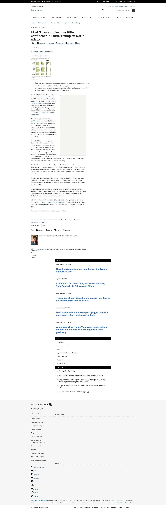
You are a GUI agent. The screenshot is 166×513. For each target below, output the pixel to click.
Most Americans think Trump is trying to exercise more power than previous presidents (82, 314)
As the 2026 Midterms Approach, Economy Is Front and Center (81, 375)
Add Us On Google (37, 48)
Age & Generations (36, 436)
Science (33, 449)
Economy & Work (36, 446)
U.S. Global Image (75, 219)
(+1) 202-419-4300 (36, 413)
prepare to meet (49, 97)
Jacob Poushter (47, 52)
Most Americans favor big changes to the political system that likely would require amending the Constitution (82, 381)
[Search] (133, 10)
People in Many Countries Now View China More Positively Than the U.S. (82, 387)
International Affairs (43, 219)
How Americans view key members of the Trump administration (81, 270)
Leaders (51, 219)
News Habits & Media (37, 457)
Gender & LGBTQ (36, 440)
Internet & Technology (37, 453)
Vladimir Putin (34, 222)
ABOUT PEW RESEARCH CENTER (39, 500)
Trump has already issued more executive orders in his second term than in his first (83, 299)
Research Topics (39, 17)
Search (104, 10)
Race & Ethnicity (36, 429)
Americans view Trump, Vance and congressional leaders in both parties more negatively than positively (81, 330)
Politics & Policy (35, 418)
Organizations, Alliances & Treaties (62, 219)
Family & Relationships (38, 442)
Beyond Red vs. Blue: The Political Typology (74, 392)
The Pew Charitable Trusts (119, 502)
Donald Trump (34, 219)
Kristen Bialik (37, 52)
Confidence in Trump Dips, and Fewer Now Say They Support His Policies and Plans (80, 285)
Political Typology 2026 (67, 371)
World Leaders (42, 222)
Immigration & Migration (38, 426)
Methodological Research (38, 460)
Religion (33, 433)
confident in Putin (36, 121)
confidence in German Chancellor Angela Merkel (52, 202)
